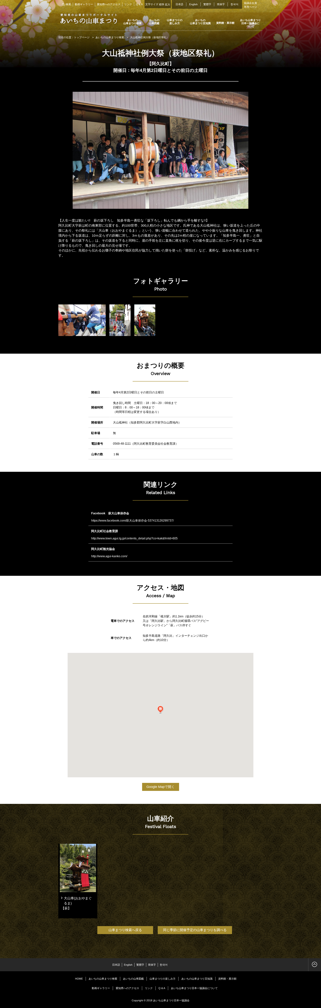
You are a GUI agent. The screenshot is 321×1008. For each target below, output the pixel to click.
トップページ (82, 37)
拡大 (167, 4)
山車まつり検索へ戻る (125, 930)
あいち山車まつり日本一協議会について (250, 23)
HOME (79, 978)
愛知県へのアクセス (108, 4)
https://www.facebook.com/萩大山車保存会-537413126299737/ (132, 520)
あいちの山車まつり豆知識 (200, 22)
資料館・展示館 (225, 22)
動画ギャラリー (84, 4)
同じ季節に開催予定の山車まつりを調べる (195, 930)
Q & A (139, 4)
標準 (161, 4)
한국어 (234, 4)
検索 (68, 4)
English (193, 4)
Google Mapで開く (160, 787)
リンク (128, 4)
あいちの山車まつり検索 (132, 22)
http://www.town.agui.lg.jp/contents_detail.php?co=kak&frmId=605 (134, 538)
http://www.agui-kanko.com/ (109, 556)
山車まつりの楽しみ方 (174, 22)
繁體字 (207, 4)
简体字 (221, 4)
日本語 (179, 4)
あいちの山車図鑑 (154, 22)
